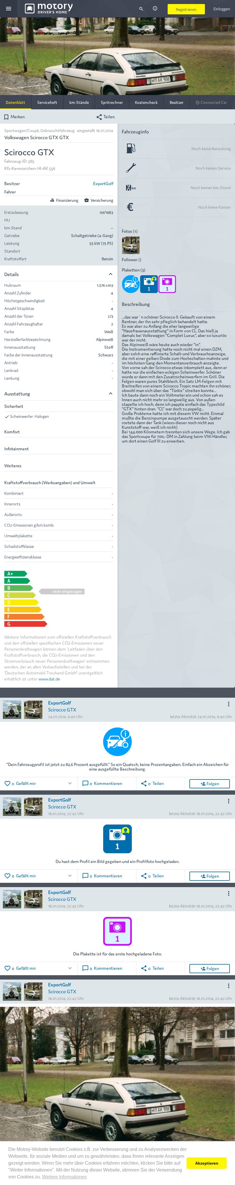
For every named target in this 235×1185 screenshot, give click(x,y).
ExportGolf (103, 183)
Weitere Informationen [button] (64, 1176)
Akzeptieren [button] (206, 1163)
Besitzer (176, 102)
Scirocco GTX (62, 709)
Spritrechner (112, 102)
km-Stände (79, 102)
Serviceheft (47, 102)
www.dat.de (49, 678)
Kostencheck (146, 102)
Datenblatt (15, 102)
